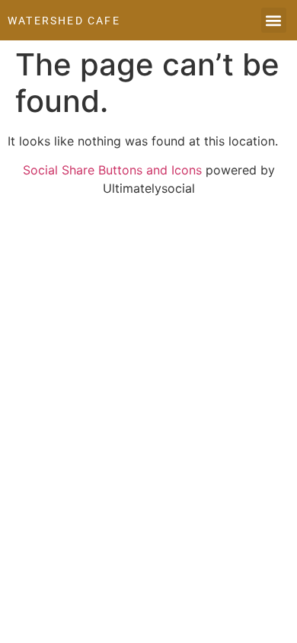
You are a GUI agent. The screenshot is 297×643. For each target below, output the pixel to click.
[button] (273, 20)
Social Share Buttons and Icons (112, 170)
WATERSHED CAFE (64, 20)
